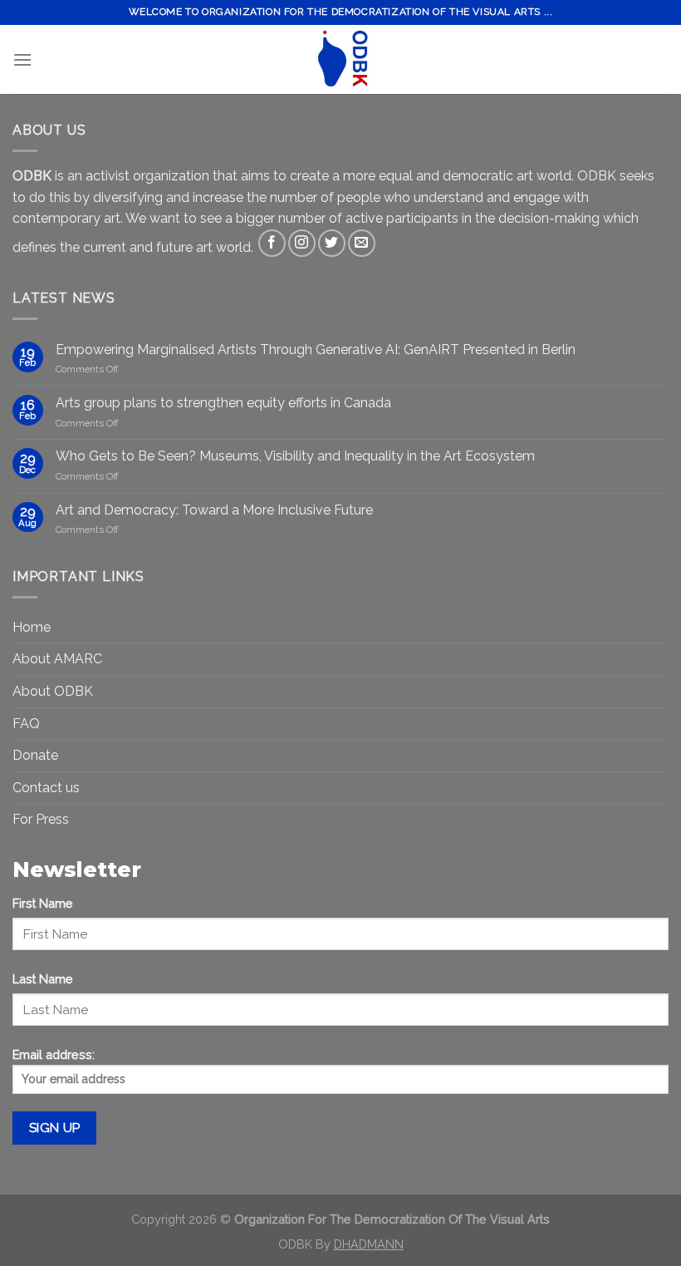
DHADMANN (369, 1244)
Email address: (53, 1054)
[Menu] (22, 59)
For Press (40, 819)
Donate (35, 755)
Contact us (46, 788)
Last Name (42, 979)
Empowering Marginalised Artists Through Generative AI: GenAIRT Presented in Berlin (316, 349)
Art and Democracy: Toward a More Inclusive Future (214, 510)
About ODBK (52, 691)
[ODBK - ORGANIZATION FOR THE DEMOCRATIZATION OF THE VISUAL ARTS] (340, 59)
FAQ (26, 724)
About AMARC (57, 659)
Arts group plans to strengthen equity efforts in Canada (223, 403)
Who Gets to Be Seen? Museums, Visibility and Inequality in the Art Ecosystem (295, 456)
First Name (42, 903)
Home (31, 627)
